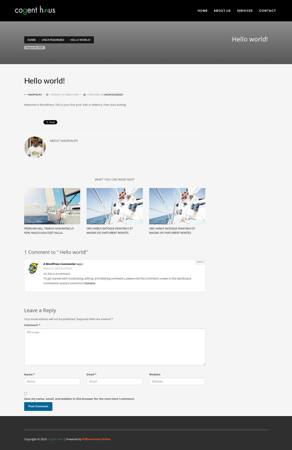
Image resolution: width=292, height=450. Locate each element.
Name (29, 374)
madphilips (35, 95)
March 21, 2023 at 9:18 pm (57, 268)
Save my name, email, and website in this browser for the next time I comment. (79, 399)
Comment (32, 325)
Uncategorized (113, 95)
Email (91, 374)
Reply (200, 261)
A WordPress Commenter (59, 264)
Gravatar (89, 283)
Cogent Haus (55, 439)
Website (155, 374)
